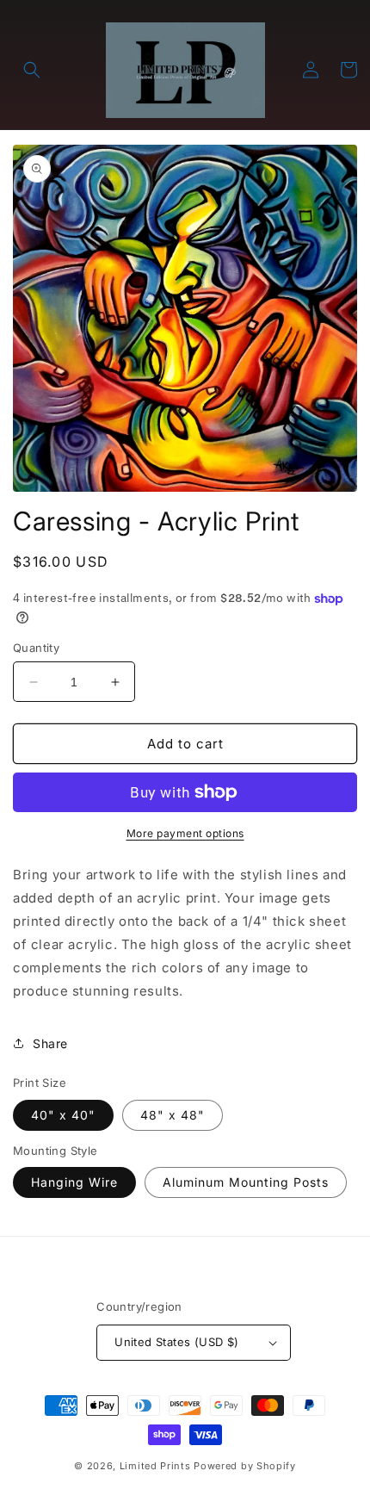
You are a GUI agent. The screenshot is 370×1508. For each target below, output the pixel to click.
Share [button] (50, 1043)
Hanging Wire (74, 1182)
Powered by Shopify (245, 1466)
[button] (32, 70)
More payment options (185, 833)
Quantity (36, 648)
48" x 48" (172, 1115)
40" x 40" (63, 1115)
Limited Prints (155, 1466)
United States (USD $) (176, 1342)
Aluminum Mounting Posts (246, 1182)
